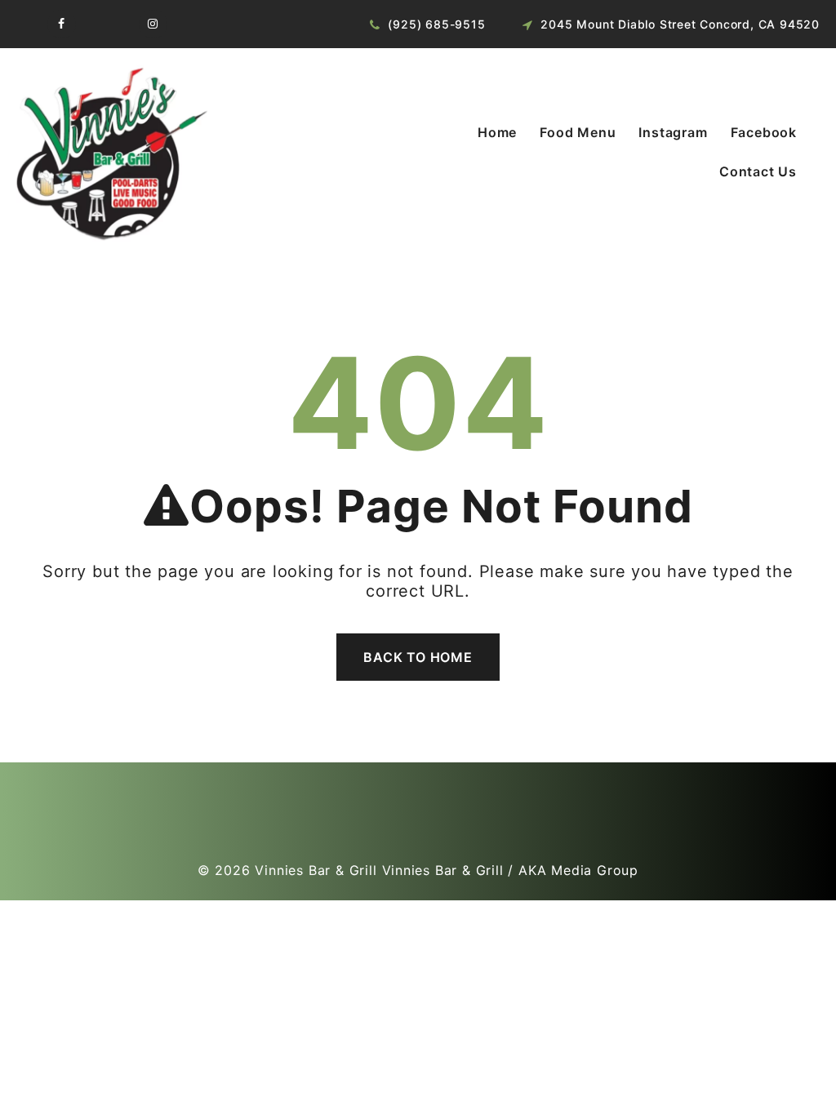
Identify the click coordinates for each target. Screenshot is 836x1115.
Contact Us (758, 171)
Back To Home (418, 657)
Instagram (672, 132)
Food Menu (578, 132)
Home (497, 132)
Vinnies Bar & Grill (315, 870)
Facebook (764, 132)
